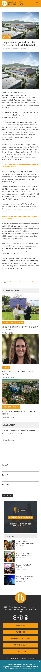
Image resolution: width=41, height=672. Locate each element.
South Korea (32, 282)
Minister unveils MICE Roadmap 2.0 (25, 577)
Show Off (7, 407)
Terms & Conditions (20, 638)
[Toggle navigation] (37, 3)
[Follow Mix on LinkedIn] (26, 617)
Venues (6, 37)
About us (20, 625)
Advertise (20, 632)
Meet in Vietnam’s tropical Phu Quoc (19, 412)
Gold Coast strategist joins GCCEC (18, 373)
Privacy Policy (20, 645)
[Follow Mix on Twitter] (15, 617)
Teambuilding (9, 323)
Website (5, 485)
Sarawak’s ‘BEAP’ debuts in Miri (23, 566)
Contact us (20, 651)
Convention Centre (18, 282)
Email (5, 475)
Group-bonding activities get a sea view (20, 328)
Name (5, 465)
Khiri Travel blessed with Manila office (24, 554)
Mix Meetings (22, 48)
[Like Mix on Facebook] (20, 617)
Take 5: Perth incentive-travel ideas (25, 542)
